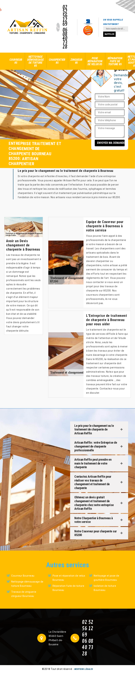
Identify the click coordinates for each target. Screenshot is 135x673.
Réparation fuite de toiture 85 (115, 61)
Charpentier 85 (57, 61)
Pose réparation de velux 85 (95, 61)
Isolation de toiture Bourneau (105, 587)
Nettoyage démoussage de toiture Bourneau (27, 583)
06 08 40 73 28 (65, 38)
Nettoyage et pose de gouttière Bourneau (106, 577)
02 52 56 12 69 (65, 15)
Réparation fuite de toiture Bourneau (68, 587)
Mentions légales (83, 669)
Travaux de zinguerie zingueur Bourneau (23, 593)
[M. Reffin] (27, 26)
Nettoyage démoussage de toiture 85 (35, 61)
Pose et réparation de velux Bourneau (69, 577)
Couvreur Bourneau (22, 575)
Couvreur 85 (15, 61)
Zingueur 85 (76, 61)
